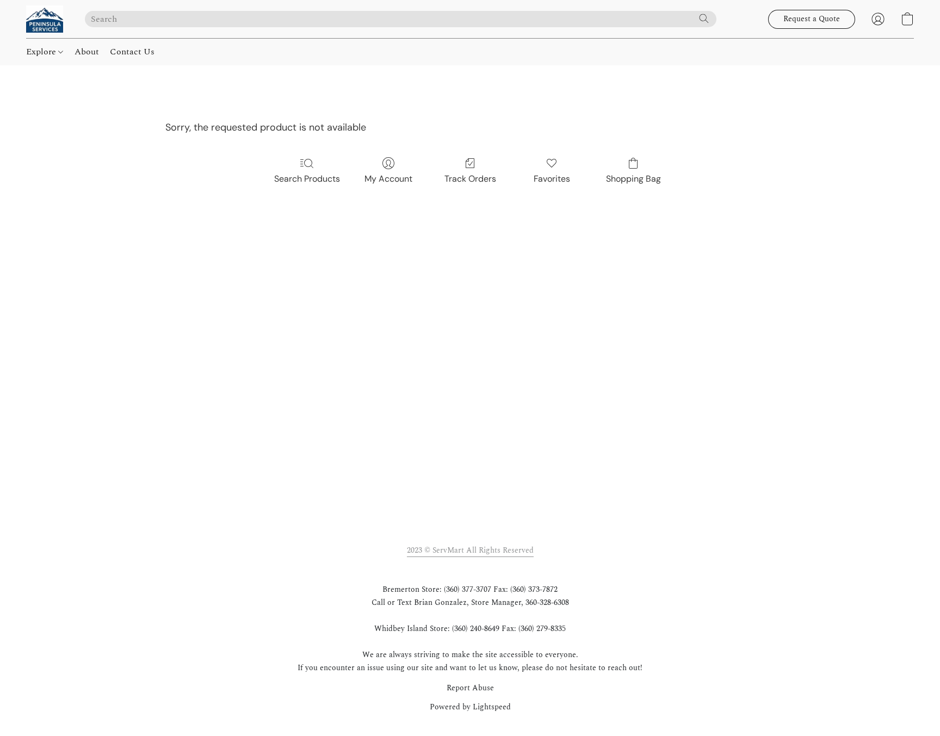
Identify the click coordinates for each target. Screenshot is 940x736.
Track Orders (470, 178)
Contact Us (132, 51)
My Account (388, 178)
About (87, 51)
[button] (44, 19)
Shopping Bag (633, 178)
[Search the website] (704, 18)
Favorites (552, 178)
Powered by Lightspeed (470, 707)
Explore (42, 51)
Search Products (307, 178)
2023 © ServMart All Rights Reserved (470, 550)
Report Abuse (470, 688)
